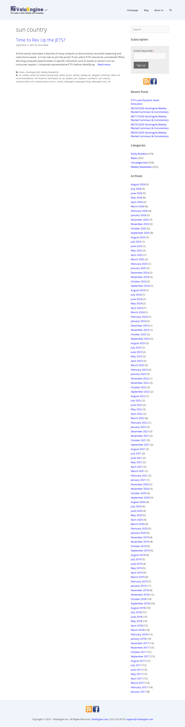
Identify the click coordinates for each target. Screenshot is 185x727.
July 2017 (136, 665)
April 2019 (137, 572)
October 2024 (138, 281)
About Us (158, 10)
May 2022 (136, 409)
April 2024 (137, 308)
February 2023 (139, 369)
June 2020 (136, 510)
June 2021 (136, 458)
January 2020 (138, 532)
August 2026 (138, 184)
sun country (104, 78)
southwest (92, 78)
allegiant (96, 75)
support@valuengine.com (139, 719)
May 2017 (136, 674)
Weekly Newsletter (50, 72)
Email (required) (144, 50)
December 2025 (140, 219)
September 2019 (140, 550)
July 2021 (136, 453)
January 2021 (138, 480)
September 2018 (140, 603)
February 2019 (139, 581)
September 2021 (140, 444)
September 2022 (140, 391)
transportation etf (25, 81)
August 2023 (138, 343)
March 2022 (138, 418)
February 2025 (139, 263)
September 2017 (140, 656)
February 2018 (139, 634)
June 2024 (136, 299)
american (105, 75)
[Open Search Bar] (170, 10)
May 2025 (136, 250)
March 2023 (138, 365)
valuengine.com (99, 81)
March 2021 (138, 471)
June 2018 (136, 616)
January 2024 (138, 321)
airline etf (34, 75)
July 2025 (136, 241)
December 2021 (140, 431)
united (60, 81)
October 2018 (138, 599)
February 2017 (139, 687)
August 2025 (138, 237)
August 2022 (138, 396)
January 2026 (138, 215)
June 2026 (136, 193)
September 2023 (140, 338)
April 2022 (137, 413)
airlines (76, 75)
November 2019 (140, 541)
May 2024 (136, 303)
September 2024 (140, 285)
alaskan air (86, 75)
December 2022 (140, 378)
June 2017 (136, 669)
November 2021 (140, 435)
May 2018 (136, 621)
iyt (63, 78)
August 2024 (138, 290)
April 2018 (137, 625)
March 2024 (138, 312)
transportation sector (45, 81)
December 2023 (140, 325)
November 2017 (140, 647)
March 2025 (138, 259)
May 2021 (136, 462)
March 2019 (138, 577)
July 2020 (136, 506)
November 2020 (140, 488)
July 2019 (136, 559)
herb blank (53, 78)
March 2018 (138, 630)
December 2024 (140, 272)
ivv (60, 78)
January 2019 (138, 585)
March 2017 (138, 682)
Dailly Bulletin (139, 153)
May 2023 (136, 356)
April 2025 (137, 255)
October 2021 (138, 440)
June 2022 (136, 405)
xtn (109, 81)
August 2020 (138, 502)
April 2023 (137, 360)
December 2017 (140, 643)
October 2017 (138, 652)
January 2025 (138, 268)
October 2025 (138, 228)
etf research (40, 78)
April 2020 (137, 519)
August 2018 (138, 608)
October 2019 (138, 546)
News (21, 72)
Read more (104, 64)
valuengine (69, 81)
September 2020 (140, 497)
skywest (82, 78)
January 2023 (138, 374)
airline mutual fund (49, 75)
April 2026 (137, 202)
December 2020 (140, 484)
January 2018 (138, 638)
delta (113, 75)
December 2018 (140, 590)
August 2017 (138, 660)
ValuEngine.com (99, 719)
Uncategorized (33, 72)
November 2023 (140, 330)
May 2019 (136, 568)
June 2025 (136, 246)
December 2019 (140, 537)
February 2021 (139, 475)
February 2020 (139, 528)
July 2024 (136, 294)
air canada (24, 75)
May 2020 (136, 515)
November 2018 (140, 594)
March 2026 (138, 206)
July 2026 (136, 188)
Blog (146, 10)
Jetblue (69, 78)
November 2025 (140, 224)
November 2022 (140, 382)
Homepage (132, 10)
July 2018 (136, 612)
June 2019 (136, 563)
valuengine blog (82, 81)
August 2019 (138, 555)
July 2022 (136, 400)
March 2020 (138, 524)
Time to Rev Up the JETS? (40, 40)
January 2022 (138, 427)
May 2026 (136, 197)
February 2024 (139, 316)
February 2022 (139, 422)
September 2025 (140, 232)
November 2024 (140, 277)
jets (75, 78)
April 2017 (137, 678)
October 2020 (138, 493)
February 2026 (139, 210)
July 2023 (136, 347)
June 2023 (136, 352)
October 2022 (138, 387)
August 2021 (138, 449)
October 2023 (138, 334)
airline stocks (65, 75)
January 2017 (138, 691)
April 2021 (137, 466)
